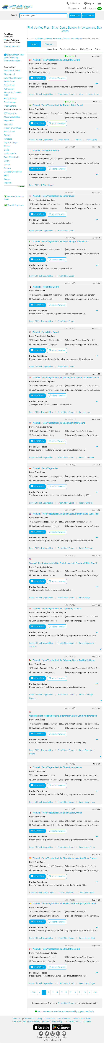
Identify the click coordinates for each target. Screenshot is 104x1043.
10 (85, 992)
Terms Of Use (19, 1021)
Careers (87, 1021)
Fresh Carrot (9, 131)
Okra (81, 94)
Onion (6, 161)
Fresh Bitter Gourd (12, 70)
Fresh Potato (64, 140)
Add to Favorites (58, 78)
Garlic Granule (10, 153)
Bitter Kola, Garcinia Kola (12, 93)
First (34, 992)
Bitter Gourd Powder (13, 78)
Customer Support (72, 1021)
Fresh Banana (10, 106)
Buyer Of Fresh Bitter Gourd (41, 185)
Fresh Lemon (85, 412)
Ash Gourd (8, 89)
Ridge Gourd (9, 85)
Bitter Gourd (9, 74)
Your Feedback (64, 1018)
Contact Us (49, 1018)
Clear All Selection (12, 46)
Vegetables (9, 120)
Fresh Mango (10, 102)
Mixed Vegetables (12, 117)
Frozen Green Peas (12, 128)
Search (14, 15)
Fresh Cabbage (86, 694)
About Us (16, 1018)
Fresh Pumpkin (85, 503)
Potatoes (8, 139)
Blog (39, 1018)
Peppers (7, 183)
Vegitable (8, 124)
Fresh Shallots (10, 98)
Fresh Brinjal (84, 597)
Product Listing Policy (52, 1021)
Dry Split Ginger (11, 142)
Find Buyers (75, 15)
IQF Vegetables (10, 113)
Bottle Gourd (9, 81)
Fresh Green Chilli (87, 938)
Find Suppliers (88, 15)
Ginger (7, 146)
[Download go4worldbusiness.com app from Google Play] (61, 1027)
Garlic (6, 150)
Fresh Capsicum (86, 643)
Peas (6, 175)
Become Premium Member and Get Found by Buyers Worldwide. (66, 1011)
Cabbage (33, 698)
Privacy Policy (34, 1021)
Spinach (32, 646)
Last (95, 992)
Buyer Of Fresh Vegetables (41, 94)
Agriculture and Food (44, 39)
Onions (7, 164)
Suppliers (49, 44)
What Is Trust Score (82, 1018)
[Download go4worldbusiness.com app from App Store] (41, 1027)
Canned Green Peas (13, 172)
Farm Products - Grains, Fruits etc (68, 39)
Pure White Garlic (11, 157)
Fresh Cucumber (86, 457)
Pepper (7, 179)
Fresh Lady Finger (87, 802)
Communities (29, 1018)
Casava (7, 168)
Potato (7, 135)
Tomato (78, 140)
